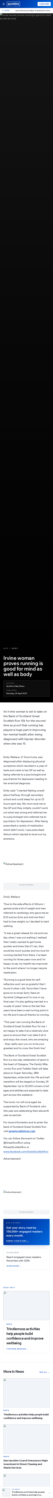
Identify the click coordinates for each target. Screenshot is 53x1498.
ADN (5, 648)
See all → (44, 1372)
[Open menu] (3, 4)
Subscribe (44, 4)
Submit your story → (17, 1241)
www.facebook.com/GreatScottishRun (25, 1151)
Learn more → (13, 1266)
